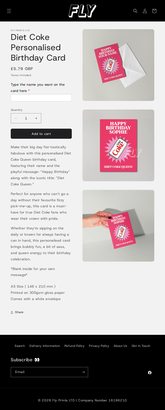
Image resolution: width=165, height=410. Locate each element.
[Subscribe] (83, 372)
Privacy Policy (99, 346)
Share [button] (19, 312)
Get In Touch (141, 346)
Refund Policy (74, 346)
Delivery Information (44, 346)
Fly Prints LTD (63, 400)
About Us (120, 346)
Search (20, 346)
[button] (9, 11)
